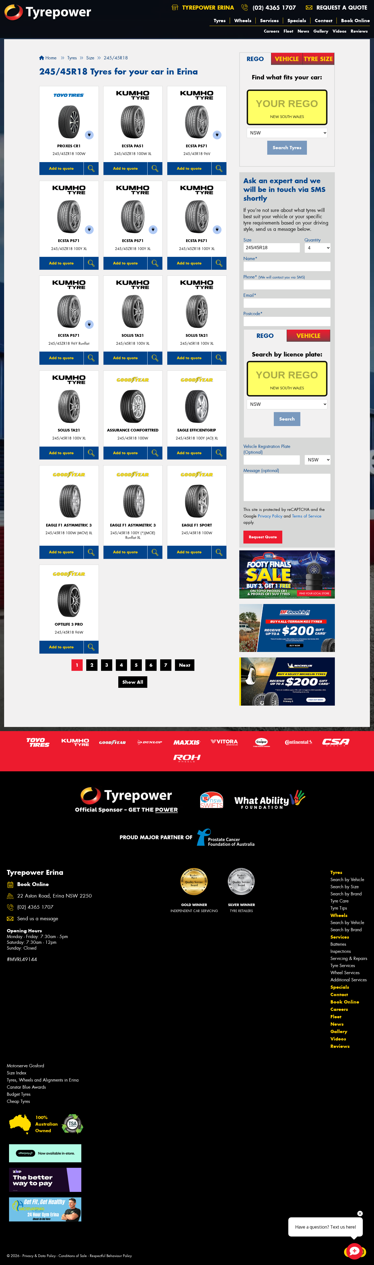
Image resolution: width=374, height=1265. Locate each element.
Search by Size (344, 887)
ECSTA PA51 (133, 146)
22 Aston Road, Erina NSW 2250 (54, 896)
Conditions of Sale (73, 1256)
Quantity (312, 240)
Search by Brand (346, 894)
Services (269, 21)
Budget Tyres (18, 1094)
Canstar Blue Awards (26, 1087)
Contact (323, 21)
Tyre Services (342, 965)
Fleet (288, 31)
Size (247, 240)
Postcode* (253, 314)
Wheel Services (344, 973)
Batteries (338, 944)
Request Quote (263, 536)
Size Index (16, 1073)
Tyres (220, 21)
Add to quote (61, 168)
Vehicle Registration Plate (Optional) (266, 449)
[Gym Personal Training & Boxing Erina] (45, 1209)
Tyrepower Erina (207, 7)
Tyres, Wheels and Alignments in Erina (43, 1080)
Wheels (242, 21)
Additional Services (348, 980)
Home (50, 58)
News (303, 31)
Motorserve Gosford (25, 1066)
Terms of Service (306, 516)
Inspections (340, 951)
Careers (271, 31)
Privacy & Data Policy (39, 1256)
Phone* (274, 277)
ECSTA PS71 (197, 146)
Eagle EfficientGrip (196, 430)
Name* (250, 258)
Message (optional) (261, 470)
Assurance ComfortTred (133, 430)
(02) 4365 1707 (274, 7)
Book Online (355, 21)
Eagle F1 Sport (197, 525)
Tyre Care (339, 901)
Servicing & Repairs (348, 958)
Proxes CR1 (69, 146)
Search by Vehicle (347, 879)
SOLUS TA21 (133, 335)
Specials (296, 21)
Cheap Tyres (18, 1101)
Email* (249, 295)
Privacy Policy (270, 516)
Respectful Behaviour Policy (111, 1256)
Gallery (320, 31)
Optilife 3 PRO (69, 624)
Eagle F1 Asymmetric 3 (69, 525)
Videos (339, 31)
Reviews (359, 31)
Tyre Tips (338, 908)
